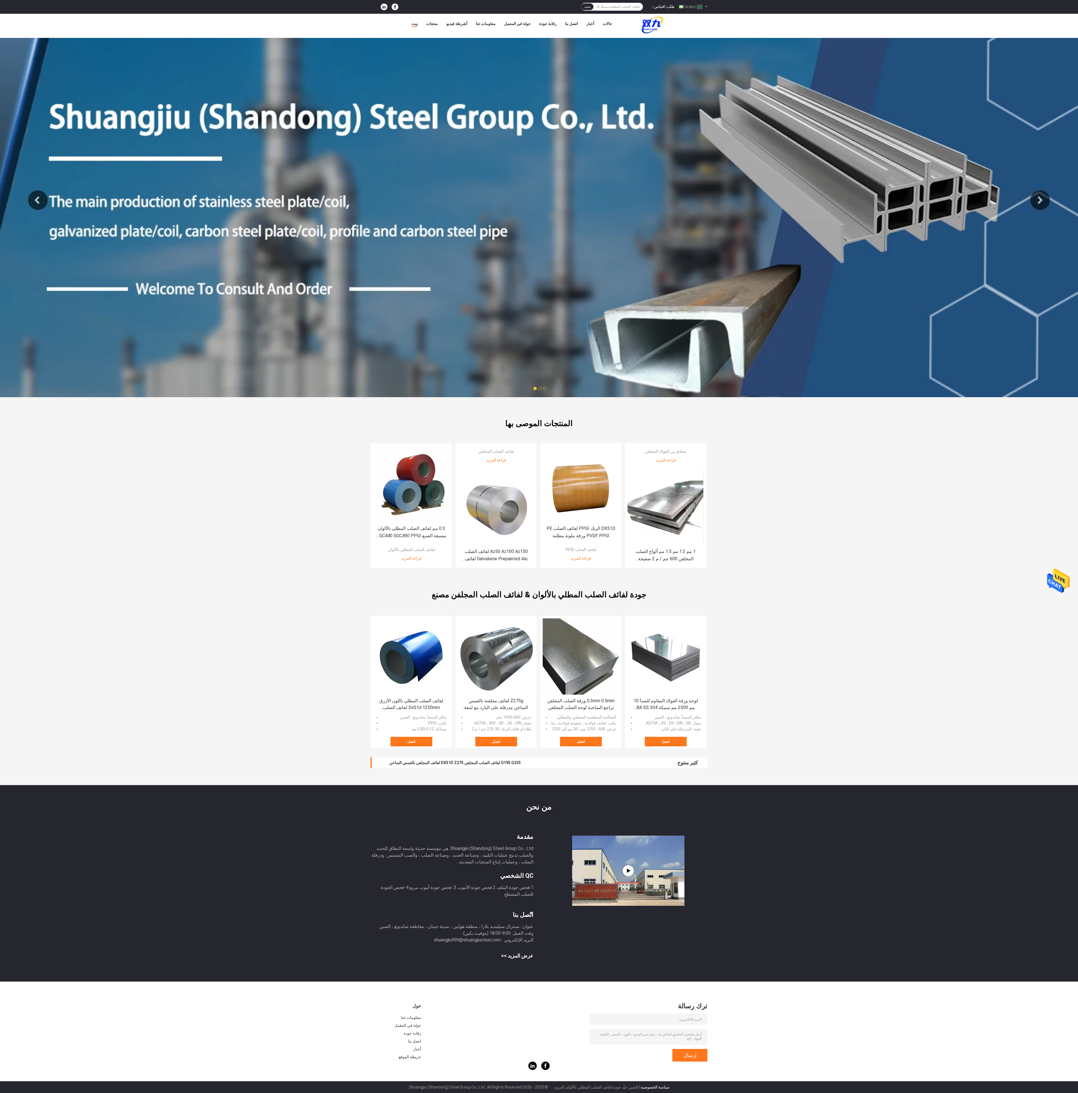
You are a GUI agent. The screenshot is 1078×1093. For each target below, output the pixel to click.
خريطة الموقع (410, 1057)
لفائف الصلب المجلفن (496, 451)
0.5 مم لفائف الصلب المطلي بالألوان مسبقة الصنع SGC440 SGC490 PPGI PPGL (411, 532)
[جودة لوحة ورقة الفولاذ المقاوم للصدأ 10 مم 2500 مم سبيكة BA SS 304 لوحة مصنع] (665, 656)
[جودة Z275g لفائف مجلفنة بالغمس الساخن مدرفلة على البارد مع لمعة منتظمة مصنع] (496, 656)
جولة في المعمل (517, 23)
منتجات (432, 23)
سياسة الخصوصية (655, 1087)
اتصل (411, 741)
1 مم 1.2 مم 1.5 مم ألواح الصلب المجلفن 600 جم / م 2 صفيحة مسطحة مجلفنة (666, 555)
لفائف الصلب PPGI (581, 549)
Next (1040, 200)
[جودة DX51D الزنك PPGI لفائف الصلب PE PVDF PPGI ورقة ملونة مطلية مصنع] (581, 484)
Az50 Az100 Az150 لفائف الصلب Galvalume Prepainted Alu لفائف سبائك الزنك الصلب (496, 555)
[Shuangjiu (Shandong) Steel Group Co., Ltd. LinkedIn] (384, 6)
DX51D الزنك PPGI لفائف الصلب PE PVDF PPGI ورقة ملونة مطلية (581, 532)
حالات (607, 23)
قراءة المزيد (411, 558)
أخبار (590, 23)
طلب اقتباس (664, 6)
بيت (415, 23)
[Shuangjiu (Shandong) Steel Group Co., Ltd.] (652, 25)
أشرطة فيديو (456, 23)
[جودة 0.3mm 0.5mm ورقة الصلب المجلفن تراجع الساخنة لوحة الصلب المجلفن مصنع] (581, 656)
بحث (587, 7)
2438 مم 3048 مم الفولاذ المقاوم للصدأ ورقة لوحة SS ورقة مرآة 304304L (450, 762)
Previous (38, 200)
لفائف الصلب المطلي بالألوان (411, 549)
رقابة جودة (548, 23)
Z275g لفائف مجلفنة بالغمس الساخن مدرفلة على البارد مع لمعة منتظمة (496, 704)
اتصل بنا (571, 23)
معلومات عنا (486, 23)
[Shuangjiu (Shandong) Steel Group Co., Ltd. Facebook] (395, 6)
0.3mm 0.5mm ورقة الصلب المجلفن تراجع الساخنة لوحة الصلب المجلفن (581, 704)
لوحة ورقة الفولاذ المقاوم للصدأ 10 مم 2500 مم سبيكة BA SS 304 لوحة (666, 704)
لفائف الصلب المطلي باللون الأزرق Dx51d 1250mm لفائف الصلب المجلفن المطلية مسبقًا (411, 704)
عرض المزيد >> (517, 956)
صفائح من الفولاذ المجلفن (665, 451)
